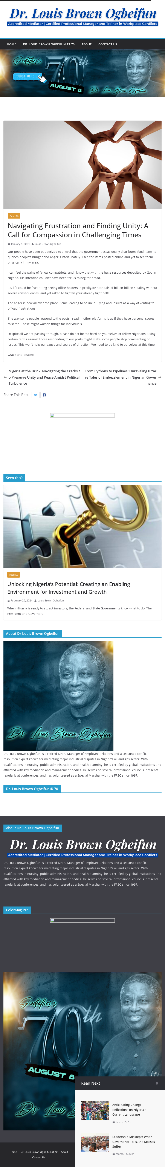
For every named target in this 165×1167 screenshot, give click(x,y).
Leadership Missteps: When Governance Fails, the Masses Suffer (133, 1142)
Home (11, 44)
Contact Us (107, 44)
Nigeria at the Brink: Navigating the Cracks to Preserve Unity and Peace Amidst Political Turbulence (44, 377)
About (86, 44)
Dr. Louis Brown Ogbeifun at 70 (49, 44)
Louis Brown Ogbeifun (48, 244)
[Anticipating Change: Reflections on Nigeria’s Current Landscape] (95, 1103)
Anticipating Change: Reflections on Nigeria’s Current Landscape (129, 1109)
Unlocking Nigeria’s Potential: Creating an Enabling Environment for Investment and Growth (68, 587)
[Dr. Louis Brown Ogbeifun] (58, 643)
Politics (13, 215)
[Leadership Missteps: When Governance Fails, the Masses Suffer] (95, 1135)
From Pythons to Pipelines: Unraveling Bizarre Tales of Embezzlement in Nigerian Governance (120, 377)
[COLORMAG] (82, 839)
